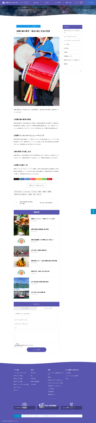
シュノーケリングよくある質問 (71, 375)
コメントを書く (36, 349)
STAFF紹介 (33, 378)
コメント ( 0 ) (25, 308)
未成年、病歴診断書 (35, 381)
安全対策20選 (51, 391)
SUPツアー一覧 (17, 387)
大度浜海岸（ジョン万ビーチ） (54, 385)
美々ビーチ (39, 194)
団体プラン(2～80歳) (18, 381)
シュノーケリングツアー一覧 (20, 372)
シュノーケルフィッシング (70, 36)
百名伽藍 (30, 194)
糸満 (34, 194)
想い (32, 375)
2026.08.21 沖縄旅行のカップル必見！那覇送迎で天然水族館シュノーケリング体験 (37, 415)
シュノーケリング (27, 191)
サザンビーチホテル (18, 191)
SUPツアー (16, 390)
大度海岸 (44, 191)
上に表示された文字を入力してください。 (25, 345)
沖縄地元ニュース (36, 26)
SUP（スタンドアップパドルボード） (72, 31)
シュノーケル (34, 191)
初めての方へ (33, 372)
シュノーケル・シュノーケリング (24, 26)
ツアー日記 (66, 44)
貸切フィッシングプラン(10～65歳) (21, 384)
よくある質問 (68, 372)
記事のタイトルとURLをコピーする (36, 185)
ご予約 (66, 378)
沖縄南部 (49, 191)
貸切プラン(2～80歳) (18, 378)
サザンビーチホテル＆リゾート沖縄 (55, 382)
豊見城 (65, 64)
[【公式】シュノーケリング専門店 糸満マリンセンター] (10, 2)
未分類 (65, 52)
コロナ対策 (33, 384)
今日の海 (66, 48)
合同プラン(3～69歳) (18, 375)
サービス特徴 (50, 388)
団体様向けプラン (51, 394)
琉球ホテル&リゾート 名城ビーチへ (55, 380)
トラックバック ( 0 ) (48, 308)
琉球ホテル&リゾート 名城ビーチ (72, 60)
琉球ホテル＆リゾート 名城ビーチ (20, 194)
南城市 (39, 191)
